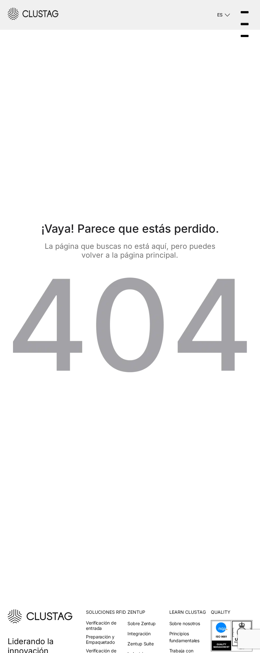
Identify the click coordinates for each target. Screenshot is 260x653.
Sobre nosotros (184, 623)
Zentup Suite (140, 643)
